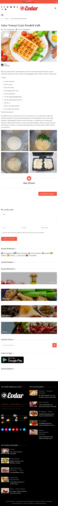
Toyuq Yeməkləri (36, 253)
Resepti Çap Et (48, 194)
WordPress (31, 503)
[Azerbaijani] (24, 2)
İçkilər (12, 489)
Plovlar (50, 412)
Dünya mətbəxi (15, 404)
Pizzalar (12, 255)
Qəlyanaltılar (26, 29)
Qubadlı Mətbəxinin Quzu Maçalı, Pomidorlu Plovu (46, 415)
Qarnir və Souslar (44, 402)
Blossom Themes (22, 503)
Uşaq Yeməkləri (14, 479)
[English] (27, 2)
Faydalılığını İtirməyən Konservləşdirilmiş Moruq (46, 424)
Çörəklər (41, 430)
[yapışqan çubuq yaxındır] (56, 2)
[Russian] (29, 2)
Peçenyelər (49, 391)
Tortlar (21, 470)
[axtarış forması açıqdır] (55, 8)
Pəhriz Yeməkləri (43, 432)
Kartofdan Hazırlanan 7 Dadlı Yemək (17, 483)
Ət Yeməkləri (8, 253)
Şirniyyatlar (33, 255)
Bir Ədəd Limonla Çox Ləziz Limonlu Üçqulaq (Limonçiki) (47, 396)
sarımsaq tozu (17, 97)
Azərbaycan (4, 404)
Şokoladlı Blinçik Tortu (17, 472)
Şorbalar (47, 253)
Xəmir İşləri (22, 255)
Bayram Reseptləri (15, 468)
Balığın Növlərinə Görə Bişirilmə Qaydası (17, 462)
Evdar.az (30, 74)
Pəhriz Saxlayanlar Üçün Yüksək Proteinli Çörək (46, 437)
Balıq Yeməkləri (22, 253)
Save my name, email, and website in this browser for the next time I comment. (23, 233)
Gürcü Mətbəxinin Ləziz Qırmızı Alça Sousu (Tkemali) (47, 405)
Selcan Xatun (10, 29)
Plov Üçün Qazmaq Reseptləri (16, 452)
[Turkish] (32, 2)
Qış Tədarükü (42, 421)
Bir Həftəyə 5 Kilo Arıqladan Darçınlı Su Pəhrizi (18, 492)
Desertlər (41, 391)
